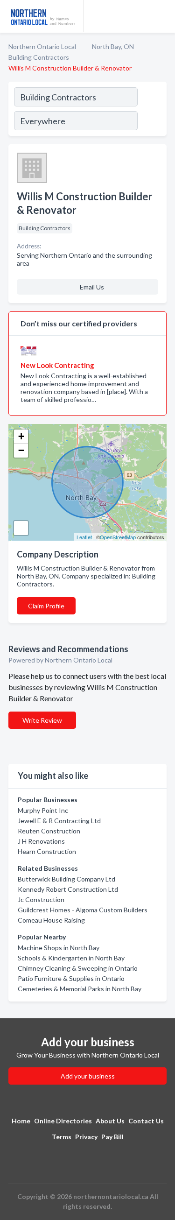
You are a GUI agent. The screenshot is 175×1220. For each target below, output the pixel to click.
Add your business (88, 1076)
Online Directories (63, 1121)
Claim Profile (46, 606)
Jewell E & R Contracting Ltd (59, 821)
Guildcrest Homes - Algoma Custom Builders (82, 910)
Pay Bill (112, 1137)
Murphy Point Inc (43, 810)
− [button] (21, 450)
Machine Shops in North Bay (58, 948)
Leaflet (84, 537)
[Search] (152, 110)
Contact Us (146, 1121)
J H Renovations (41, 841)
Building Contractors (38, 57)
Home (21, 1121)
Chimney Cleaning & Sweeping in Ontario (78, 968)
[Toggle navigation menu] (162, 16)
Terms (61, 1137)
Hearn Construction (47, 851)
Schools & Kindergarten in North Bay (71, 958)
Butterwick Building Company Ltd (66, 879)
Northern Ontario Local (42, 46)
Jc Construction (41, 899)
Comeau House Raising (51, 920)
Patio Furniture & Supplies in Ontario (71, 978)
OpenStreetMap (118, 537)
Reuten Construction (49, 831)
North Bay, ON (113, 46)
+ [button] (21, 436)
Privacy (86, 1137)
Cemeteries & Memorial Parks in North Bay (79, 989)
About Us (110, 1121)
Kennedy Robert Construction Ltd (68, 889)
